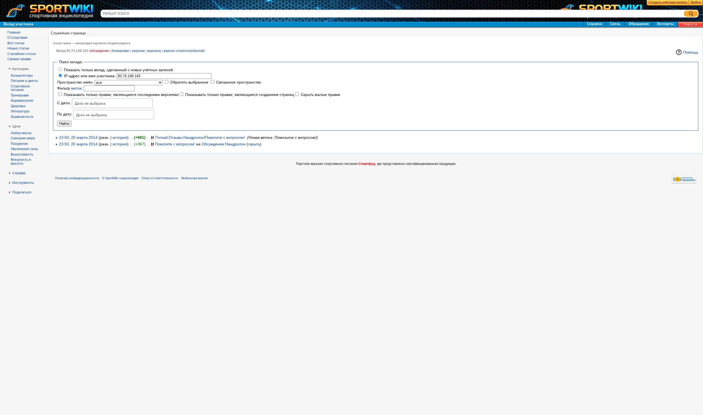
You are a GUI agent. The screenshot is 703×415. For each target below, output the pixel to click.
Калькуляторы (22, 76)
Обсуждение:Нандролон (224, 144)
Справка (594, 24)
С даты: (64, 103)
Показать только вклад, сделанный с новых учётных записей (118, 70)
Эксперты (665, 24)
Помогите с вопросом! (175, 144)
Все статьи (15, 43)
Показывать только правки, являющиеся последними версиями (121, 94)
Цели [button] (16, 126)
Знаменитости (22, 117)
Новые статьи (18, 48)
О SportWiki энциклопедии (120, 178)
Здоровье (18, 106)
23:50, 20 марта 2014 (78, 137)
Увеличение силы (24, 149)
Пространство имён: (75, 82)
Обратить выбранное (189, 82)
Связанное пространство (238, 82)
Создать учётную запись (668, 2)
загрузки (138, 50)
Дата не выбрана (90, 103)
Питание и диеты (24, 81)
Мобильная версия (194, 178)
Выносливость (22, 154)
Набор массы (21, 133)
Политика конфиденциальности (77, 178)
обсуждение (99, 50)
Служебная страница (68, 33)
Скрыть (254, 144)
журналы (154, 50)
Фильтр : (70, 88)
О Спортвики (17, 38)
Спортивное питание (20, 88)
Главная (13, 32)
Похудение (19, 144)
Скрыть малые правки (320, 94)
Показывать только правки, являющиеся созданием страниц (239, 94)
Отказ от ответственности (159, 178)
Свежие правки (19, 59)
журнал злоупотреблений (184, 50)
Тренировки (20, 95)
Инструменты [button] (23, 183)
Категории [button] (20, 69)
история (120, 137)
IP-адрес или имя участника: (90, 76)
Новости (690, 24)
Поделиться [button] (21, 192)
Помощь (690, 52)
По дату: (64, 114)
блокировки (120, 50)
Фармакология (22, 101)
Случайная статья (21, 54)
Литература (20, 111)
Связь (615, 24)
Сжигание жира (23, 138)
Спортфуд (366, 164)
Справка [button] (19, 173)
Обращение (639, 24)
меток (76, 88)
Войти (696, 2)
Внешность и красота (21, 161)
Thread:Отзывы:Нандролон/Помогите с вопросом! (200, 137)
